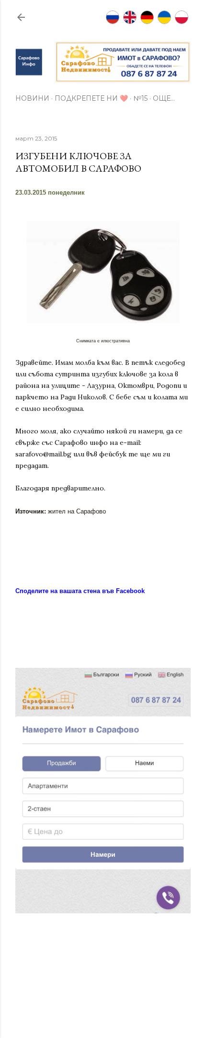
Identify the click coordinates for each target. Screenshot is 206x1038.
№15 (140, 98)
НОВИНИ (32, 98)
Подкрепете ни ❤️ (91, 98)
